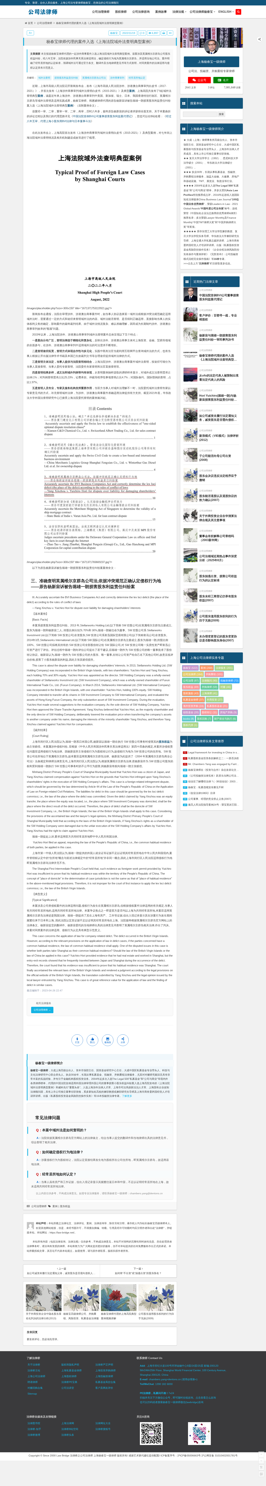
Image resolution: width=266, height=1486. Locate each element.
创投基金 (191, 712)
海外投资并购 (193, 706)
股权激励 (191, 693)
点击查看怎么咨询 (206, 1397)
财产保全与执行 (225, 718)
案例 (132, 90)
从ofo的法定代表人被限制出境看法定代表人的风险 (218, 377)
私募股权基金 (217, 706)
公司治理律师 (44, 23)
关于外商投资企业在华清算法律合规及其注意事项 (218, 517)
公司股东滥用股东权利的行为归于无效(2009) (218, 618)
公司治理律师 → (42, 1009)
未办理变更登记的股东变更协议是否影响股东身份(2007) (218, 638)
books (188, 718)
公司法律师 (193, 674)
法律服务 (224, 667)
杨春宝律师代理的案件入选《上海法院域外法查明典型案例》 (100, 41)
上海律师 (209, 693)
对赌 (225, 686)
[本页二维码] (261, 1474)
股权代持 (190, 725)
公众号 (202, 80)
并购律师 (209, 686)
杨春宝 (114, 33)
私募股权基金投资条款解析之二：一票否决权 (213, 758)
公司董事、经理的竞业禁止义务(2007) (209, 798)
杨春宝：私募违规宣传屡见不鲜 (206, 787)
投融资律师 (229, 680)
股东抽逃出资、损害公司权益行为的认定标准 (218, 578)
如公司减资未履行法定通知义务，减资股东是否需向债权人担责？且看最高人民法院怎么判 (218, 418)
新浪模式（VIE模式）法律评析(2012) (219, 437)
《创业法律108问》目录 (201, 793)
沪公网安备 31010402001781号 (219, 1455)
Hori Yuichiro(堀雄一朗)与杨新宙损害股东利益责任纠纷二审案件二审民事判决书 (218, 398)
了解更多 (127, 1096)
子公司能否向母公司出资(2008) (215, 457)
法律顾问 (209, 680)
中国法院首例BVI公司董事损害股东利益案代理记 (102, 116)
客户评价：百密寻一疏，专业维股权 (218, 317)
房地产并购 (228, 712)
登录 (54, 1339)
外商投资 (214, 699)
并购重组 (214, 674)
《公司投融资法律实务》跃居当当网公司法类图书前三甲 (220, 775)
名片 (226, 80)
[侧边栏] (170, 33)
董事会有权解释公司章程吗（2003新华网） (216, 538)
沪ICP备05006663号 (189, 1455)
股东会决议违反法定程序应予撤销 (218, 477)
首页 (30, 23)
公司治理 (191, 680)
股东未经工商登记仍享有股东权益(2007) (218, 598)
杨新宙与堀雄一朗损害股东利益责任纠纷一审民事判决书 (218, 337)
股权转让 (209, 712)
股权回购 (204, 718)
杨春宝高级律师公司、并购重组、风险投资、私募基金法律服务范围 (81, 1318)
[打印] (163, 33)
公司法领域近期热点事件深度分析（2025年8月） (218, 558)
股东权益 (164, 741)
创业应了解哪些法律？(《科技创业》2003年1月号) (216, 781)
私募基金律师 (193, 699)
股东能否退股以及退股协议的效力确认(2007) (218, 498)
